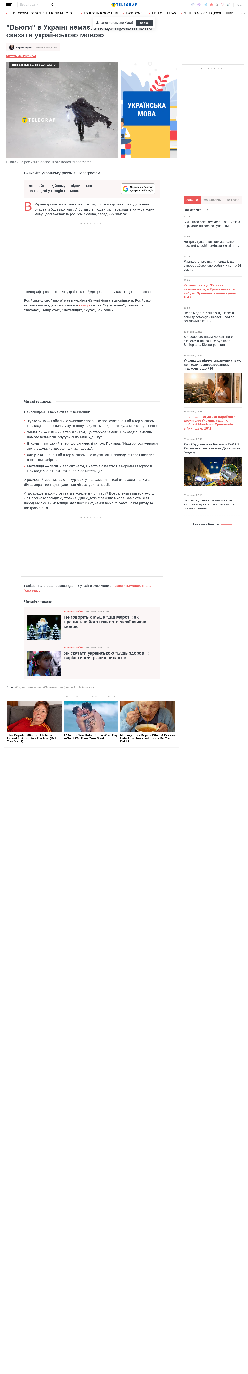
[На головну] (124, 4)
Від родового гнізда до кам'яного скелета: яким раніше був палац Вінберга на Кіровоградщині (208, 341)
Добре (144, 22)
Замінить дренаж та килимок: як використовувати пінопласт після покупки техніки (209, 504)
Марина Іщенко (24, 47)
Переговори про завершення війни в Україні (42, 13)
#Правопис (87, 687)
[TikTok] (229, 5)
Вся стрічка (192, 209)
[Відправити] (52, 5)
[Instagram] (223, 5)
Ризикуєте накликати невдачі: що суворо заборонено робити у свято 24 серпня (212, 265)
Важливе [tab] (233, 200)
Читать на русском (21, 56)
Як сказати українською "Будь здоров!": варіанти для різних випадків (106, 655)
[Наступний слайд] (244, 13)
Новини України (73, 611)
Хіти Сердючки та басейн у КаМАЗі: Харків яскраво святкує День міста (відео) (212, 448)
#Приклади (68, 687)
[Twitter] (217, 4)
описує (84, 305)
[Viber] (199, 4)
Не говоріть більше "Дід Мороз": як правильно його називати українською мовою (105, 622)
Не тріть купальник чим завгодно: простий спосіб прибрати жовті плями (213, 243)
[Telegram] (205, 5)
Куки (128, 22)
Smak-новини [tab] (212, 200)
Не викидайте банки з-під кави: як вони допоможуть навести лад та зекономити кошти (209, 317)
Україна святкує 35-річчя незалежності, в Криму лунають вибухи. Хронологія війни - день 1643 (210, 291)
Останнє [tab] (192, 200)
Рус (239, 4)
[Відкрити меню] (9, 4)
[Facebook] (193, 5)
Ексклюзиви (135, 13)
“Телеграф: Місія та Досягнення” (208, 13)
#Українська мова (28, 687)
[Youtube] (211, 5)
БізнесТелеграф (164, 13)
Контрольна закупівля (101, 13)
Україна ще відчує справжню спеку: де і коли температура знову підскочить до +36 (212, 364)
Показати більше (206, 524)
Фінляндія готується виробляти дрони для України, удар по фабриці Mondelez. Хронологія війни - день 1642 (209, 422)
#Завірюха (50, 687)
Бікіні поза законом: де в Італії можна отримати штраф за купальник (212, 224)
